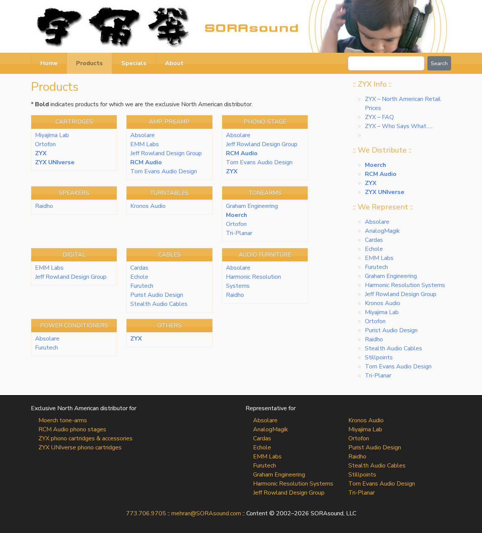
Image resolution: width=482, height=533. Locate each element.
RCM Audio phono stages (72, 429)
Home (49, 63)
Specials (133, 63)
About (174, 63)
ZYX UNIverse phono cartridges (80, 447)
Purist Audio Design (156, 295)
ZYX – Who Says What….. (399, 126)
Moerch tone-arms (62, 420)
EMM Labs (144, 144)
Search (439, 63)
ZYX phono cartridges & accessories (85, 438)
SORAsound (241, 26)
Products (89, 63)
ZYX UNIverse (55, 162)
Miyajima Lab (52, 135)
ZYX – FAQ (379, 117)
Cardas (139, 268)
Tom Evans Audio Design (163, 171)
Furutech (141, 286)
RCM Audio (146, 162)
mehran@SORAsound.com (206, 513)
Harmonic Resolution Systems (405, 285)
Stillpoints (379, 357)
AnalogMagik (382, 231)
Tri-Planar (239, 233)
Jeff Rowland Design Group (166, 153)
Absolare (142, 135)
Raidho (44, 206)
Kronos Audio (148, 206)
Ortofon (45, 144)
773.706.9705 (146, 513)
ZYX (41, 153)
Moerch (236, 215)
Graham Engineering (252, 206)
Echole (139, 277)
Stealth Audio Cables (159, 304)
